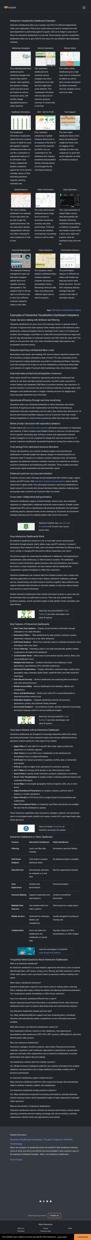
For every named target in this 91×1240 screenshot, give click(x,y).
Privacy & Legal (45, 1231)
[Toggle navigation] (84, 7)
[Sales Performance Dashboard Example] (45, 200)
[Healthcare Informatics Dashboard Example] (21, 123)
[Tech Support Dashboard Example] (70, 123)
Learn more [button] (62, 1237)
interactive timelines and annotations (50, 481)
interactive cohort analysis (37, 428)
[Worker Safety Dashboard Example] (70, 59)
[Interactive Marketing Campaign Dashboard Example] (21, 59)
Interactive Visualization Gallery (66, 310)
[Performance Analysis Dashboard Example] (70, 261)
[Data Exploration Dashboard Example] (70, 200)
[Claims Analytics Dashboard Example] (45, 261)
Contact (45, 1228)
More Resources (45, 1224)
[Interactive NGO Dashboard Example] (45, 123)
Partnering (21, 1231)
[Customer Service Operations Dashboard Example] (45, 59)
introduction (57, 826)
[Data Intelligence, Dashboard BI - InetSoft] (9, 7)
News (70, 1228)
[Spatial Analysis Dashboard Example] (21, 200)
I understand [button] (82, 1237)
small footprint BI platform (50, 953)
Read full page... (16, 1159)
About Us (21, 1228)
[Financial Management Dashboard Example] (21, 261)
